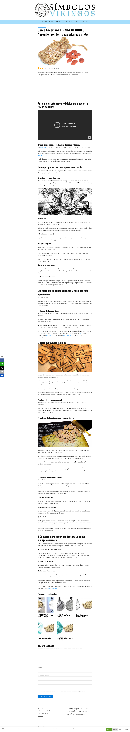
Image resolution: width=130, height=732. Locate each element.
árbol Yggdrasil (42, 155)
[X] (2, 368)
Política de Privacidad (44, 711)
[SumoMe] (2, 375)
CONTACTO (85, 21)
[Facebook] (2, 360)
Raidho (48, 335)
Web (39, 683)
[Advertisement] (64, 88)
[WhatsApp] (2, 364)
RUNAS (68, 21)
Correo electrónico (44, 675)
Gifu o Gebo (67, 335)
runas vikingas (44, 147)
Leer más (125, 729)
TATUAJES (77, 21)
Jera (81, 333)
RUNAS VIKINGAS (42, 27)
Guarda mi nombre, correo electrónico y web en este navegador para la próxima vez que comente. (62, 691)
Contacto (40, 716)
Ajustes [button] (120, 729)
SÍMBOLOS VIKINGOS (48, 21)
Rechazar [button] (115, 729)
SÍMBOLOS (59, 21)
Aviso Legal (41, 708)
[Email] (2, 372)
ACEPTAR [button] (109, 729)
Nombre (40, 667)
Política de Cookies (43, 713)
